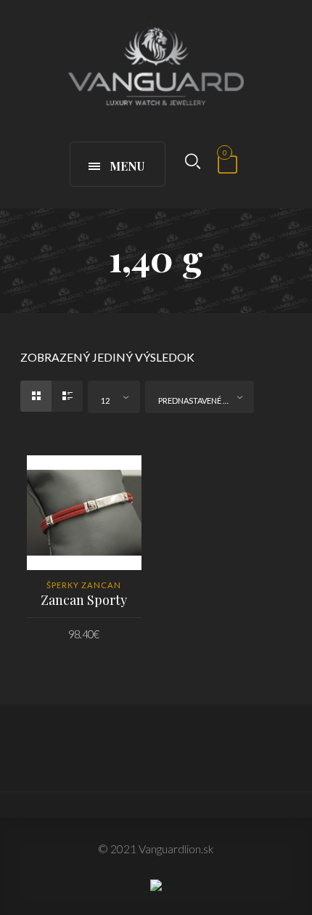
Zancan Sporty (84, 600)
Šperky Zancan (83, 585)
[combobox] (114, 397)
